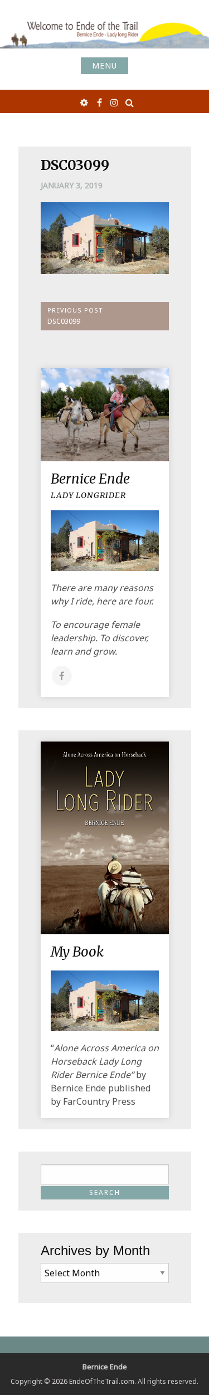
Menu (104, 65)
